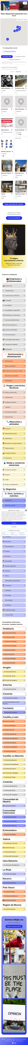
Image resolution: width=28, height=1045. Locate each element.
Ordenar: (12, 71)
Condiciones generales (10, 1040)
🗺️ (22, 19)
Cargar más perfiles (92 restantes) (14, 204)
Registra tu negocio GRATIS (14, 926)
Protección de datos (20, 1039)
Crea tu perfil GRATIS (14, 218)
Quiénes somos (19, 1040)
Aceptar (14, 523)
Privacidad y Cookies (10, 1039)
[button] (26, 510)
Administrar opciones (14, 530)
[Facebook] (13, 1043)
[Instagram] (15, 1043)
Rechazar (14, 526)
